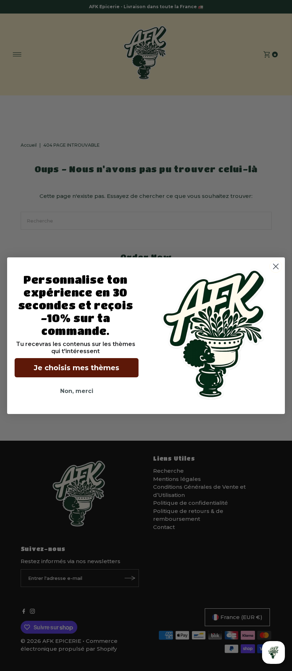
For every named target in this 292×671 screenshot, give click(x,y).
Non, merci (76, 391)
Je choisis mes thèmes (76, 367)
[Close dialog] (276, 266)
